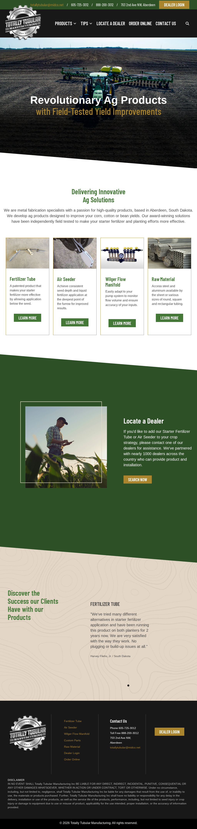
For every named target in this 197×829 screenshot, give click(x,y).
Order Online (72, 759)
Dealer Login (72, 753)
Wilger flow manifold (76, 733)
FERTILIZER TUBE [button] (128, 685)
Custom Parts (72, 740)
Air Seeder (70, 727)
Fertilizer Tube (73, 721)
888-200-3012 (105, 4)
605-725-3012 (79, 4)
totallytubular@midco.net (47, 4)
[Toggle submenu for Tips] (90, 23)
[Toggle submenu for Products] (75, 23)
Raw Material (72, 746)
